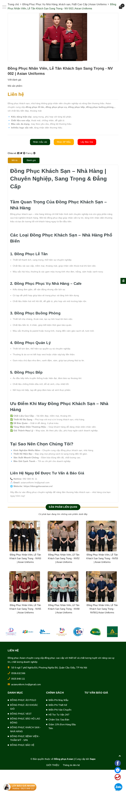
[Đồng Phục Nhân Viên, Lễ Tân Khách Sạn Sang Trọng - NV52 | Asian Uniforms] (101, 536)
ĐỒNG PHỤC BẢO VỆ (22, 745)
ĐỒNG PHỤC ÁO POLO (23, 700)
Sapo (93, 759)
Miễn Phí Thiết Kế (58, 705)
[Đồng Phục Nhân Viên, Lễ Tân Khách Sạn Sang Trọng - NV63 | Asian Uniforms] (63, 536)
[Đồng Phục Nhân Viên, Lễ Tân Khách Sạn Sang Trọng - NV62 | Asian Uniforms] (24, 586)
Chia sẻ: (12, 153)
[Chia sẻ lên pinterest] (24, 153)
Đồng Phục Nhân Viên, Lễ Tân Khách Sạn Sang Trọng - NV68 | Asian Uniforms (102, 609)
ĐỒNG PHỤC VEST (21, 713)
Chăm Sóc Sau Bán (59, 719)
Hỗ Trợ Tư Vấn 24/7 (59, 714)
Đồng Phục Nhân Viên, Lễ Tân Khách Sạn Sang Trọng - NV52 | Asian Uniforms (102, 558)
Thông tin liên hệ (71, 765)
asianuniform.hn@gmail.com (26, 684)
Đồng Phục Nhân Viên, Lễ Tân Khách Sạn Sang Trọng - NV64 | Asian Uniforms (25, 558)
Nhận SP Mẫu (64, 142)
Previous (12, 571)
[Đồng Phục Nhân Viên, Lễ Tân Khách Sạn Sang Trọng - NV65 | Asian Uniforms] (63, 586)
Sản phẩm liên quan (63, 507)
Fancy (29, 153)
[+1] (34, 153)
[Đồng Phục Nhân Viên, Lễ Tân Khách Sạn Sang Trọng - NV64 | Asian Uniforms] (24, 536)
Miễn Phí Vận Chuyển (60, 709)
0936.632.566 (18, 673)
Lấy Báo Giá (87, 142)
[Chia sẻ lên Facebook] (18, 153)
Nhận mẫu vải (40, 142)
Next (113, 571)
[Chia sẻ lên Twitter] (21, 153)
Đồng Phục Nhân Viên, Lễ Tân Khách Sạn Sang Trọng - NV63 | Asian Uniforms (63, 558)
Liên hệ (16, 94)
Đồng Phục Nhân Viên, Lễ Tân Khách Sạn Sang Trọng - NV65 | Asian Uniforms (63, 609)
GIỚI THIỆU (52, 765)
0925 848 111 (18, 678)
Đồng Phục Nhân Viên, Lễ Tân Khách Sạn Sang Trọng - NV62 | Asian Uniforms (25, 609)
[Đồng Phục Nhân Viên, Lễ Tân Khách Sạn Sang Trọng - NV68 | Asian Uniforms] (101, 586)
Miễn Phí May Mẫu (58, 700)
